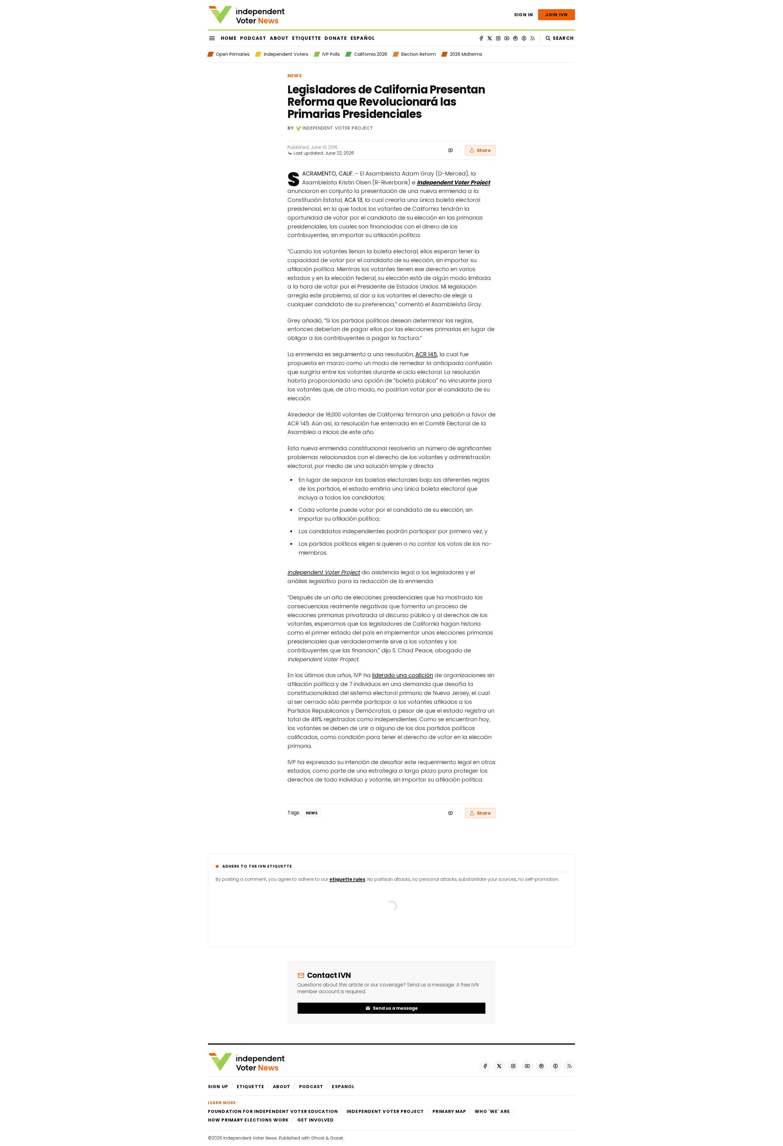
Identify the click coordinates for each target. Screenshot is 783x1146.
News (295, 76)
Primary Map (449, 1111)
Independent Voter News (250, 1138)
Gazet (336, 1138)
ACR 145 (426, 354)
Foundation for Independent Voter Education (273, 1111)
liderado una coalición (402, 675)
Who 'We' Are (492, 1111)
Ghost (318, 1138)
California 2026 (370, 54)
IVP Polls (331, 54)
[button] (218, 1087)
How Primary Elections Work (248, 1120)
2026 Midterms (466, 54)
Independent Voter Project (337, 128)
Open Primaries (233, 54)
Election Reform (418, 54)
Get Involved (315, 1120)
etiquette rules (347, 879)
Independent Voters (286, 54)
